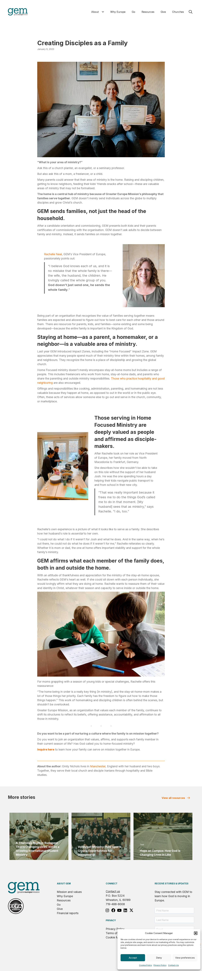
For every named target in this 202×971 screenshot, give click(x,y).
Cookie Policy (145, 965)
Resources (64, 900)
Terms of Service (117, 933)
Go (59, 904)
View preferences (185, 957)
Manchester (97, 766)
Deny (159, 957)
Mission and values (69, 891)
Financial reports (67, 913)
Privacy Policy (160, 965)
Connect (111, 883)
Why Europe (65, 896)
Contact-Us (173, 965)
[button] (195, 933)
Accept (133, 957)
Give (60, 909)
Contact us (113, 891)
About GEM (64, 883)
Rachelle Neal (53, 254)
